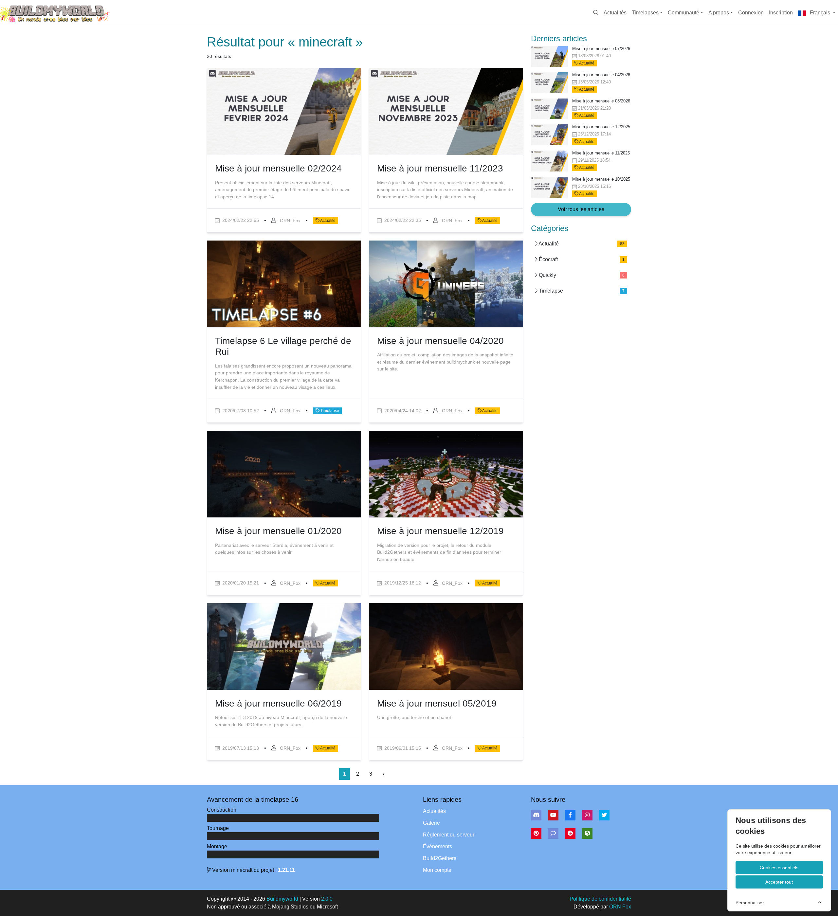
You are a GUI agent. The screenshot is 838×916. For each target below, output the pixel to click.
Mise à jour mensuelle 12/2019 (440, 531)
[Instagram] (587, 815)
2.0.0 (327, 899)
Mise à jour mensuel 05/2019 (437, 703)
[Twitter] (604, 815)
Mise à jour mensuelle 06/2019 (278, 703)
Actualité (327, 220)
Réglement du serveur (448, 834)
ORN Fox (620, 906)
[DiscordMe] (553, 833)
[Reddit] (570, 833)
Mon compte (437, 870)
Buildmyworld (282, 899)
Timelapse (329, 410)
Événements (437, 846)
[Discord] (536, 815)
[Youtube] (553, 815)
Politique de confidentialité (600, 899)
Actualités (434, 811)
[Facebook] (570, 815)
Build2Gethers (439, 858)
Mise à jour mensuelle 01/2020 (278, 531)
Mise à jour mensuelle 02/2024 (278, 168)
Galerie (431, 823)
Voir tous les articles (581, 209)
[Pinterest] (536, 833)
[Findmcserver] (587, 833)
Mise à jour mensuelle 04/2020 (440, 341)
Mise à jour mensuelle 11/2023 (440, 168)
